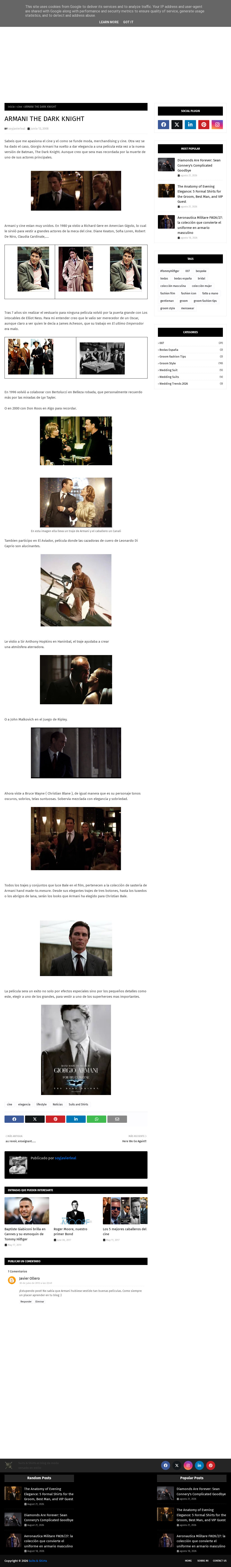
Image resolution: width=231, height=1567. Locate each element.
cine (19, 106)
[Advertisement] (115, 62)
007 (187, 271)
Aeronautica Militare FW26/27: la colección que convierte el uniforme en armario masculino (200, 225)
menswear (187, 308)
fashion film (167, 293)
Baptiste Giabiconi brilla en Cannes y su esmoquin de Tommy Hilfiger (25, 1234)
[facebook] (163, 124)
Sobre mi (202, 1560)
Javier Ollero (29, 1278)
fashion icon (188, 293)
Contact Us (219, 1560)
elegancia (24, 1104)
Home (188, 1560)
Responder (26, 1301)
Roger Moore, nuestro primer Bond (70, 1231)
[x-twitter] (177, 124)
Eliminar (39, 1301)
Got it (128, 22)
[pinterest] (204, 124)
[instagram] (217, 124)
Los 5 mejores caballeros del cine (124, 1231)
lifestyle (42, 1104)
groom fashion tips (205, 300)
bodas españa (183, 278)
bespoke (201, 271)
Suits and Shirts (78, 1104)
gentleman (167, 300)
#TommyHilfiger (169, 271)
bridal (201, 278)
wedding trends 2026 (191, 383)
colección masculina (173, 286)
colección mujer (202, 286)
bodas (164, 278)
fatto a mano (210, 293)
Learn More (109, 22)
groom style (167, 308)
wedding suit (191, 370)
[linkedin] (190, 124)
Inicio (11, 106)
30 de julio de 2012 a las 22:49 (35, 1283)
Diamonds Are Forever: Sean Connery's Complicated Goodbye (199, 165)
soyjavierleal (16, 128)
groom (184, 300)
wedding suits (191, 377)
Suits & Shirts (38, 1560)
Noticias (58, 1104)
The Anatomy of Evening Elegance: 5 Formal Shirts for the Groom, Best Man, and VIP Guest (200, 194)
